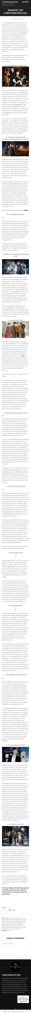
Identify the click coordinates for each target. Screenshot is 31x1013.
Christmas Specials (6, 919)
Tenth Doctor (12, 925)
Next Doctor (22, 922)
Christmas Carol (8, 918)
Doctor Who (22, 919)
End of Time (13, 921)
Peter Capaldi (5, 924)
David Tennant (15, 919)
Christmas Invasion (18, 918)
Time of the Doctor (20, 927)
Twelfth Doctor (5, 929)
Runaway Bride (5, 925)
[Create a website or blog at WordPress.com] (15, 1009)
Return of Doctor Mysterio (16, 924)
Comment (23, 954)
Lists (9, 930)
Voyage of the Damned (16, 929)
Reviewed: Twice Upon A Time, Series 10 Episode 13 (23, 999)
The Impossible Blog (10, 2)
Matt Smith (15, 922)
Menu (26, 2)
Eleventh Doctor (6, 921)
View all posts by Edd (17, 992)
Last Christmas (8, 922)
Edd (21, 19)
